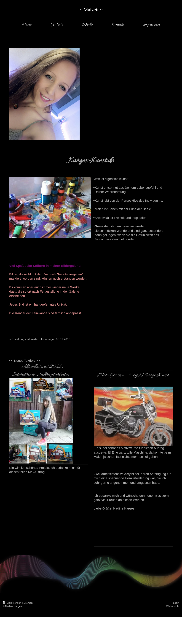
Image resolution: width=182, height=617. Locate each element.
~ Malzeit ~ (91, 9)
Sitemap (28, 602)
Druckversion (14, 602)
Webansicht (172, 606)
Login (176, 602)
